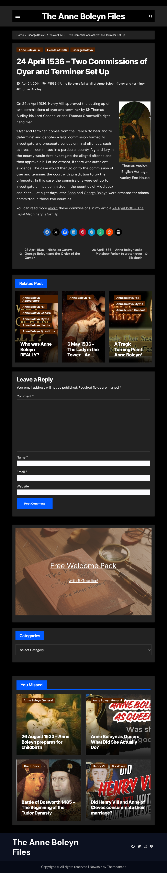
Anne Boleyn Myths (35, 319)
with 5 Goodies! (83, 580)
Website (23, 486)
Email (22, 472)
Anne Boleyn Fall (30, 50)
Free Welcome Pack (83, 565)
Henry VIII (99, 766)
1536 (53, 84)
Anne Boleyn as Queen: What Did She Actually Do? (115, 742)
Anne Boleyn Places (36, 325)
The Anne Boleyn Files (83, 16)
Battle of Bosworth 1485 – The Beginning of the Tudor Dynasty (48, 807)
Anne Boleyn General (37, 313)
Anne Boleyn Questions (38, 331)
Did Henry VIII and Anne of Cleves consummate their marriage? (118, 807)
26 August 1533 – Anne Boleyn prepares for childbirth (45, 742)
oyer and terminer (132, 84)
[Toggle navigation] (17, 16)
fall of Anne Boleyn (101, 84)
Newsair (96, 867)
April (34, 103)
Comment (25, 396)
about (53, 208)
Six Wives (118, 766)
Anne (71, 193)
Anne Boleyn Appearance (31, 299)
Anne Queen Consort (130, 310)
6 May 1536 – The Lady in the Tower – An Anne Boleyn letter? (83, 354)
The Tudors (31, 766)
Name (22, 457)
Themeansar (116, 867)
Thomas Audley (30, 89)
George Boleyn (83, 50)
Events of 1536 (57, 50)
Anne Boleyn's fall (72, 84)
